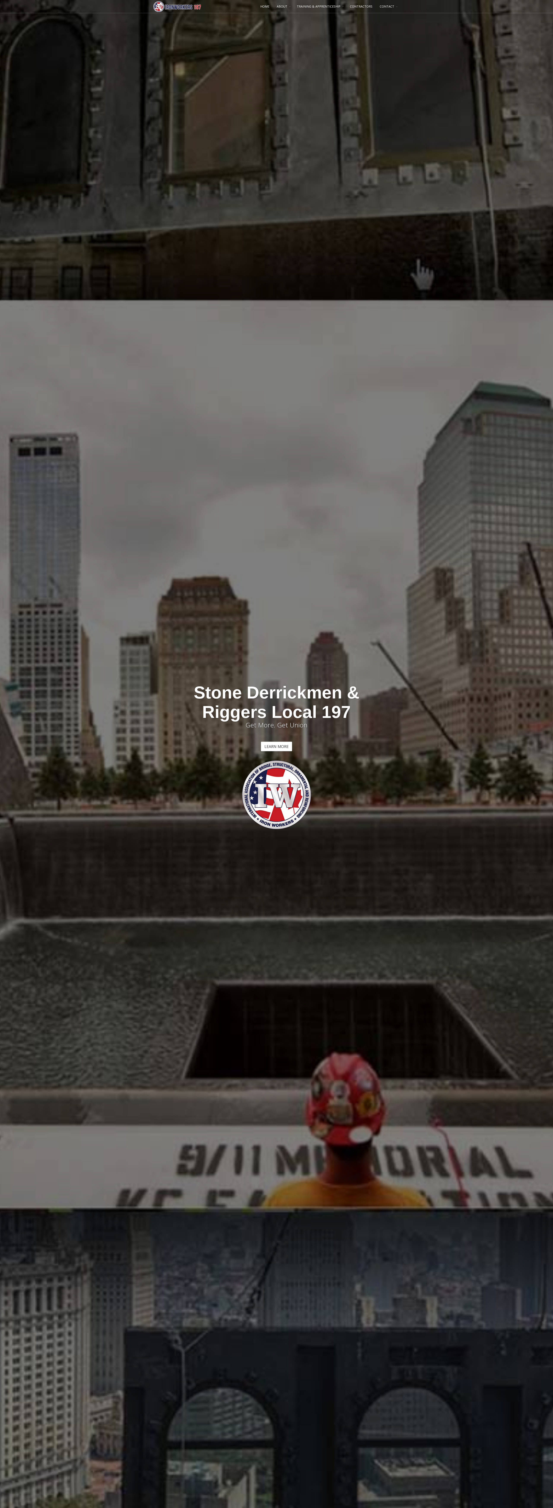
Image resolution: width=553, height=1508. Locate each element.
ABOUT (282, 6)
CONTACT (387, 6)
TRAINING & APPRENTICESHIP (318, 6)
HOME (264, 6)
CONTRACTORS (361, 6)
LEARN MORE (276, 746)
